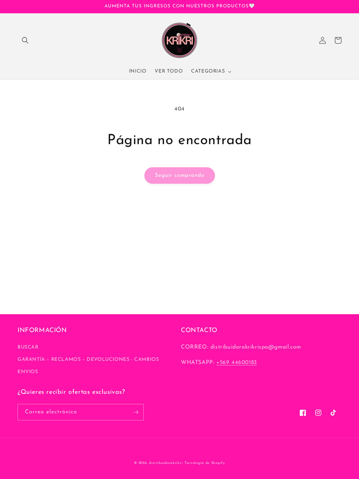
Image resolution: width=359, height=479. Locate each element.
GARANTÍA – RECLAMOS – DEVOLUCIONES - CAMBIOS (88, 359)
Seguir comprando (179, 175)
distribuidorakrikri (166, 463)
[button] (25, 40)
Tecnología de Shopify (204, 463)
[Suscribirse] (135, 412)
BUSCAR (28, 347)
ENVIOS (28, 372)
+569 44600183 (236, 362)
